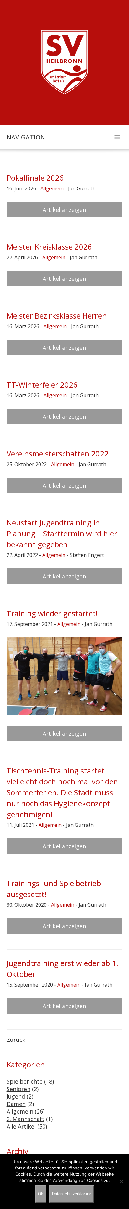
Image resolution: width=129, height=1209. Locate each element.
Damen (16, 1104)
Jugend (16, 1096)
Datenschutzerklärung (71, 1194)
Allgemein (52, 188)
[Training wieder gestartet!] (65, 676)
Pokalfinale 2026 (35, 178)
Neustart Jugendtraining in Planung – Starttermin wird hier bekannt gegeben (62, 533)
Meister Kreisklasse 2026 (49, 246)
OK (41, 1194)
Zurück (16, 1039)
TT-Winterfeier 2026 (42, 384)
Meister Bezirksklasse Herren (57, 315)
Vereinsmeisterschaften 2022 (58, 453)
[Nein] (121, 1181)
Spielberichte (25, 1081)
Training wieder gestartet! (52, 613)
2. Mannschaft (25, 1119)
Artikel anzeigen (64, 209)
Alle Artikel (21, 1126)
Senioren (18, 1089)
